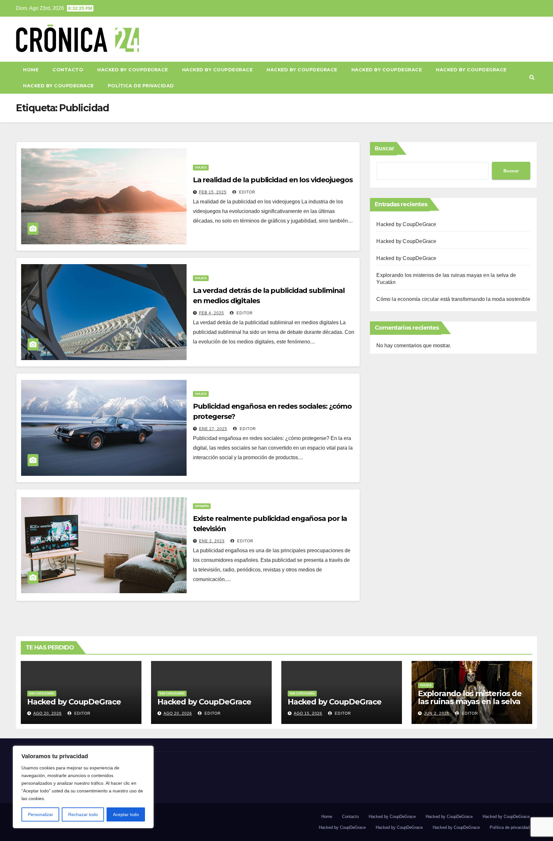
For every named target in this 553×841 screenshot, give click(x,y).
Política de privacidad (141, 86)
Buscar (384, 148)
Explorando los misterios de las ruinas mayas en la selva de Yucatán (470, 701)
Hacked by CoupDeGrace (132, 70)
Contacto (67, 70)
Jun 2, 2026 (436, 713)
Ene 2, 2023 (212, 541)
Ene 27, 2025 (213, 429)
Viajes (201, 167)
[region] (83, 787)
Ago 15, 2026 (308, 713)
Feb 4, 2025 (211, 313)
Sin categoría (41, 693)
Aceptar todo (126, 814)
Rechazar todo (83, 814)
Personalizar (40, 814)
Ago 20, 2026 (47, 713)
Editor (246, 192)
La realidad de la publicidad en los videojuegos (273, 180)
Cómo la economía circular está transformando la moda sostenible (453, 299)
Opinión (202, 506)
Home (30, 70)
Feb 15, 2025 (213, 192)
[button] (531, 77)
